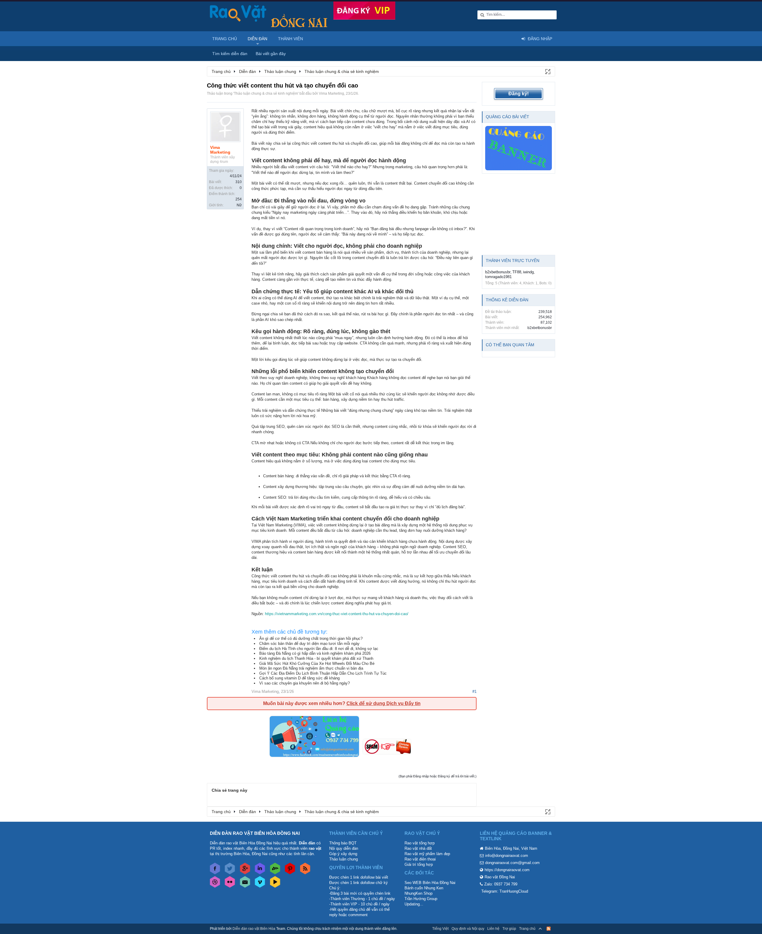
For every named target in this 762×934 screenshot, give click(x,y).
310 (238, 182)
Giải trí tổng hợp (419, 864)
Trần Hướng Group (421, 898)
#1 (474, 691)
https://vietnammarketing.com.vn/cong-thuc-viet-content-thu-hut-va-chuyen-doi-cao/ (336, 614)
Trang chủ (224, 38)
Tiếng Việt (440, 929)
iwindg (528, 272)
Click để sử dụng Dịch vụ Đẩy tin (383, 703)
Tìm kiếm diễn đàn (229, 53)
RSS (548, 929)
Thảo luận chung (343, 859)
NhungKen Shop (418, 893)
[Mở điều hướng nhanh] (547, 71)
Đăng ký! (518, 93)
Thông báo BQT (343, 843)
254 (238, 199)
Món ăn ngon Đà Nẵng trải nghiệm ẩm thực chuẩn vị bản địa (311, 668)
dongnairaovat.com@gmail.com (512, 862)
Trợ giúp (509, 929)
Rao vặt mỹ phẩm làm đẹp (427, 854)
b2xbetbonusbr (497, 272)
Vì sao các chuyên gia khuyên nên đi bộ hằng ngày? (304, 683)
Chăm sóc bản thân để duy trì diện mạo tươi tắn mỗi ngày (309, 643)
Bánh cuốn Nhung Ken (424, 888)
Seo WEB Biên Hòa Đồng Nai (430, 882)
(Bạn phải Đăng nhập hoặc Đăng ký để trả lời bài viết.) (438, 776)
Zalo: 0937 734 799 (500, 884)
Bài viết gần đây (271, 53)
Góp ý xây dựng (343, 854)
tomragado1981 (498, 277)
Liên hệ (493, 929)
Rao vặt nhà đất (418, 848)
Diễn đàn (257, 38)
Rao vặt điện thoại (420, 859)
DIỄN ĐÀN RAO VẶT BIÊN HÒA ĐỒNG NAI (255, 833)
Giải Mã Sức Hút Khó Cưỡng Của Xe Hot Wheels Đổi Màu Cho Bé (316, 663)
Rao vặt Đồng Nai (500, 877)
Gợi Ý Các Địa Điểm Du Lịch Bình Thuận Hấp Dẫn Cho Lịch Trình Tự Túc (323, 673)
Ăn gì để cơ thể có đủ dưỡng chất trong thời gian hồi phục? (311, 638)
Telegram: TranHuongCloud (504, 891)
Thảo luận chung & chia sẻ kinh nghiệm (266, 93)
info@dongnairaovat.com (506, 855)
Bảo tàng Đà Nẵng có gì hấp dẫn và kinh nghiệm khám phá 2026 (315, 653)
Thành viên (290, 38)
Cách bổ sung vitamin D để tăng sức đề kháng (299, 678)
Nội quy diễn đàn (343, 848)
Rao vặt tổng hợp (420, 843)
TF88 (516, 272)
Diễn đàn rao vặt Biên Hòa (253, 929)
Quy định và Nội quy (468, 929)
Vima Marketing (331, 93)
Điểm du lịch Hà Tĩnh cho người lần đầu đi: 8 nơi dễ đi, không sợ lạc (318, 648)
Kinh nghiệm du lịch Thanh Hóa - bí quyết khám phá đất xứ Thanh (316, 658)
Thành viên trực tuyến (512, 260)
